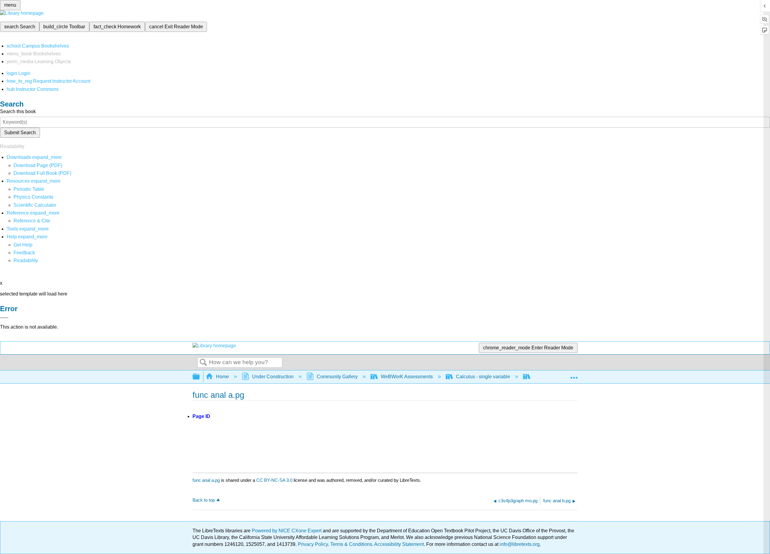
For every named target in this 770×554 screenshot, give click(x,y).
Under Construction (273, 376)
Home (222, 376)
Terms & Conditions (351, 544)
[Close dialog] (4, 317)
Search (203, 362)
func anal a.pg (206, 480)
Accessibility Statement (399, 544)
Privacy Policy (313, 544)
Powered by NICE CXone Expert (287, 530)
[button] (24, 252)
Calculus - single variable (483, 376)
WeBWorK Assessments (407, 376)
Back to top (203, 500)
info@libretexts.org (519, 544)
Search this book (18, 111)
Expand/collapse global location (574, 374)
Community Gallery (337, 376)
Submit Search (20, 132)
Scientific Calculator (35, 205)
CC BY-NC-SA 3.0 (274, 480)
